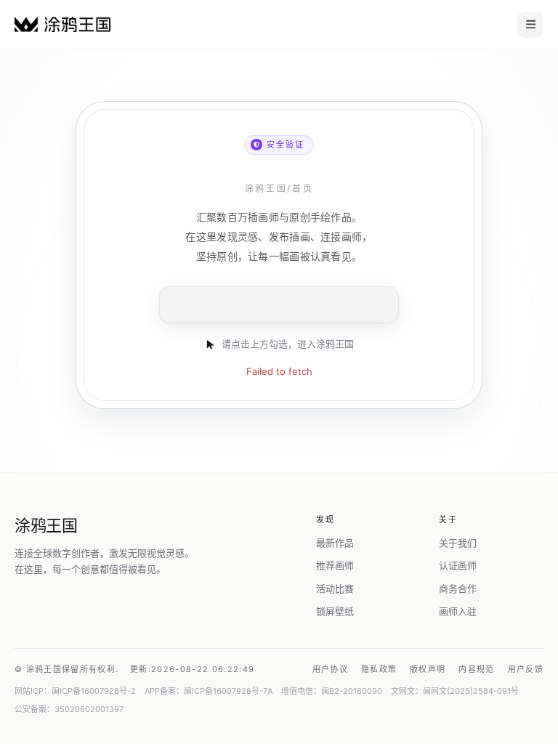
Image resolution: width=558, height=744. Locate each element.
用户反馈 (525, 669)
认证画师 (458, 565)
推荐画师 (335, 565)
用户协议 (330, 669)
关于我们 (458, 543)
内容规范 (476, 669)
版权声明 (427, 669)
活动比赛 (335, 588)
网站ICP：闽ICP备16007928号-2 (75, 691)
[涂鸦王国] (62, 24)
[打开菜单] (530, 25)
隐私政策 (379, 669)
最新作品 (335, 543)
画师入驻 (458, 611)
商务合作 (458, 588)
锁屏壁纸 (335, 611)
